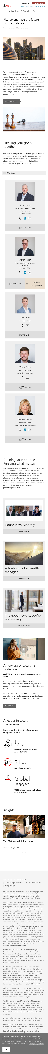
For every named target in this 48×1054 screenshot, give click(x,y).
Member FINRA (34, 973)
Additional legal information (14, 883)
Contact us (25, 3)
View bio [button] (31, 228)
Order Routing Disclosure (18, 1027)
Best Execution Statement (20, 1031)
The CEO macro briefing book (18, 841)
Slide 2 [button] (22, 852)
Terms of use (7, 880)
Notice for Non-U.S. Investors (13, 1025)
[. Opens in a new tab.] (7, 5)
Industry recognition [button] (38, 284)
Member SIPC (23, 973)
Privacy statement (20, 880)
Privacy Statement (15, 1041)
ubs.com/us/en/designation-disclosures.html (25, 1020)
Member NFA (35, 984)
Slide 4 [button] (29, 852)
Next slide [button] (42, 828)
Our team (11, 173)
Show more (24, 531)
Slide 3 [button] (26, 852)
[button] (30, 217)
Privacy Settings (10, 886)
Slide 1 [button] (19, 852)
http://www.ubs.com (33, 898)
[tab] (19, 852)
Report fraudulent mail (33, 883)
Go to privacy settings (36, 1044)
